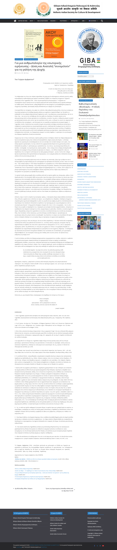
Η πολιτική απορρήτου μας (95, 530)
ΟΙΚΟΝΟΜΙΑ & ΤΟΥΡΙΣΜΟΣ (84, 197)
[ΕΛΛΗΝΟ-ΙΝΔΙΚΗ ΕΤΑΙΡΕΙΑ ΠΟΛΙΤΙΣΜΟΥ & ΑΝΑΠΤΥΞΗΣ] (15, 21)
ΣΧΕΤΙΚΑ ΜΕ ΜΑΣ (22, 21)
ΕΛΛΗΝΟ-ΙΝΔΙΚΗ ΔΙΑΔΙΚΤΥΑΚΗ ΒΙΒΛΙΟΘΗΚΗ (89, 182)
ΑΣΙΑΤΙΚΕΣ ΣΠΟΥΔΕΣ (82, 171)
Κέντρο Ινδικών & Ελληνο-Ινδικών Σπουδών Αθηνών (27, 521)
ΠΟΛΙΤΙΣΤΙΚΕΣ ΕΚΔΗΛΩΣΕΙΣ (84, 208)
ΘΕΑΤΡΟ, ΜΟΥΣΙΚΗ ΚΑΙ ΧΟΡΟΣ (85, 187)
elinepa (27, 73)
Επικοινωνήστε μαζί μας (94, 518)
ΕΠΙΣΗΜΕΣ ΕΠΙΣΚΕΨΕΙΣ (83, 184)
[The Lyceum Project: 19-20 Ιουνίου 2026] (82, 147)
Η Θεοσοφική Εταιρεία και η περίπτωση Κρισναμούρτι (29, 476)
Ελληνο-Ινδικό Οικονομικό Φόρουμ (23, 528)
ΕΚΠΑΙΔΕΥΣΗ (74, 21)
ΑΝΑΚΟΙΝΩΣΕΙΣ (81, 169)
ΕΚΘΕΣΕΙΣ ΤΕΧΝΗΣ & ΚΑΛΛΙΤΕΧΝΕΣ (86, 176)
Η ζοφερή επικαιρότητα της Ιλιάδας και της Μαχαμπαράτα (30, 478)
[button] (34, 21)
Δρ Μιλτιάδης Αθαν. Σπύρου (23, 488)
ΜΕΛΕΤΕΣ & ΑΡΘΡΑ (18, 59)
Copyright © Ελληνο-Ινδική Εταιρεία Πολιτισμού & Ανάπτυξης (95, 535)
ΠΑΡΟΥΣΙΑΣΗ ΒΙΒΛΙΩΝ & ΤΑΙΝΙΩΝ (31, 59)
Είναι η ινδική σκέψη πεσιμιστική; (23, 468)
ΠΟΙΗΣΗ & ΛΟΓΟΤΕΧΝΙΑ (83, 205)
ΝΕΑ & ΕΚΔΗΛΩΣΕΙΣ (42, 21)
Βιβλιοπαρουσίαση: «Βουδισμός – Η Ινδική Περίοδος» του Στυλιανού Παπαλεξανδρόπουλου (89, 110)
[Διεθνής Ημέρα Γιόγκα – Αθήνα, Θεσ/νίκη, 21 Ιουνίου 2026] (82, 156)
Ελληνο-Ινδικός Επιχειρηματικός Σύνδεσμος (25, 524)
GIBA (83, 21)
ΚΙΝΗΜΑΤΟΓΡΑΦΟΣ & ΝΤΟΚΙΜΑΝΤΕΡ (87, 190)
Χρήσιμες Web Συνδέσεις (94, 526)
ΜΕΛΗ (31, 21)
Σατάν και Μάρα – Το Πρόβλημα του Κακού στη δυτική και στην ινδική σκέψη (35, 470)
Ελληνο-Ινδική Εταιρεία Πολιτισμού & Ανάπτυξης (26, 518)
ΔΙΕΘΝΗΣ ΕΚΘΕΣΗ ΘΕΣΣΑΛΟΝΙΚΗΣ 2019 (89, 200)
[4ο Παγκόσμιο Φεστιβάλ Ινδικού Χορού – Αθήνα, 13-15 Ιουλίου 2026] (82, 137)
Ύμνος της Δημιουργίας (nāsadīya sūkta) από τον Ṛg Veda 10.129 (59, 490)
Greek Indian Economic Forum (58, 534)
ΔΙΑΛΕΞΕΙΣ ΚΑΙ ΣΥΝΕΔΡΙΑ (84, 174)
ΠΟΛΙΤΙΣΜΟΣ (63, 21)
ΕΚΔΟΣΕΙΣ (53, 21)
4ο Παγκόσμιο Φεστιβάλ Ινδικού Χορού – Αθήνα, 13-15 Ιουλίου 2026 (95, 136)
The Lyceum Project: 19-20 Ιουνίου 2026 (95, 145)
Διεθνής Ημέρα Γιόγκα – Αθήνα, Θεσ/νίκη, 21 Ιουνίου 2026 (95, 155)
